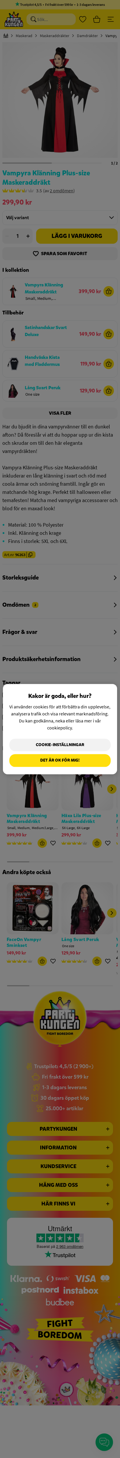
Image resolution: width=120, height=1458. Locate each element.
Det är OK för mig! (60, 760)
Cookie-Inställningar (60, 745)
